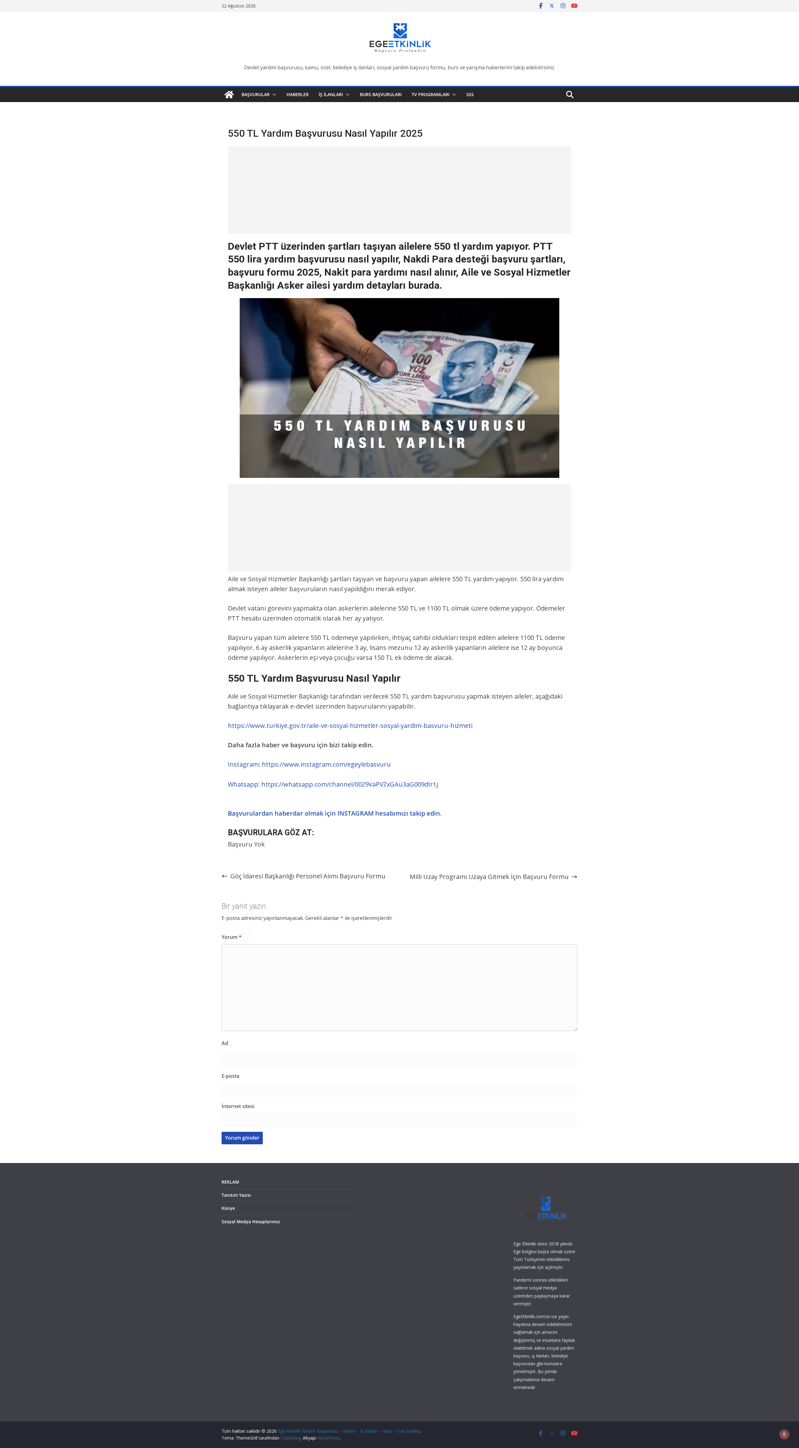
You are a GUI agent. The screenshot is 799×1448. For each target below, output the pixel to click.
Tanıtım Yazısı (236, 1195)
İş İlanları (331, 94)
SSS (470, 94)
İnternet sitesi (238, 1106)
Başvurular (256, 94)
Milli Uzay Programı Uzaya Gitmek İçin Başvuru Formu (489, 876)
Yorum (232, 937)
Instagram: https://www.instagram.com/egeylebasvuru (309, 764)
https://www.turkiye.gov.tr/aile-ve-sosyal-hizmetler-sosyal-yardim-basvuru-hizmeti (350, 725)
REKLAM (230, 1182)
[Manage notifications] (784, 1434)
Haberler (298, 94)
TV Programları (430, 94)
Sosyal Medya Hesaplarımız (251, 1222)
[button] (273, 94)
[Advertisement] (399, 190)
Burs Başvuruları (381, 94)
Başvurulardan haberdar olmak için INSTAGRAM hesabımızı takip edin (334, 813)
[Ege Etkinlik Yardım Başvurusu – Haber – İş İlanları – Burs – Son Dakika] (229, 94)
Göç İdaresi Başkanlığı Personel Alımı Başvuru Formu (307, 876)
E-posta (230, 1076)
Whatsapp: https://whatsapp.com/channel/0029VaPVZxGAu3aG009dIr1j (333, 784)
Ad (225, 1043)
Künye (228, 1208)
